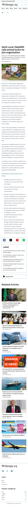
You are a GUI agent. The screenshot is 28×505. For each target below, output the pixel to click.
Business (25, 8)
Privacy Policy (4, 484)
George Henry (9, 276)
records (11, 194)
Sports (15, 8)
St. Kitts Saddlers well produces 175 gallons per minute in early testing (13, 269)
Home (3, 8)
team (9, 100)
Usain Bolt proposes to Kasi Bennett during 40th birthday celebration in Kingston (13, 260)
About (3, 480)
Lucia (6, 138)
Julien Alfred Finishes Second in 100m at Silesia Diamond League (14, 251)
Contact (3, 482)
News (7, 8)
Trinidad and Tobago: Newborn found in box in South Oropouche (13, 264)
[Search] (22, 4)
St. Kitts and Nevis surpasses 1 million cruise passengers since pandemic (13, 255)
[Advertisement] (14, 29)
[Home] (2, 12)
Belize (11, 8)
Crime (20, 8)
